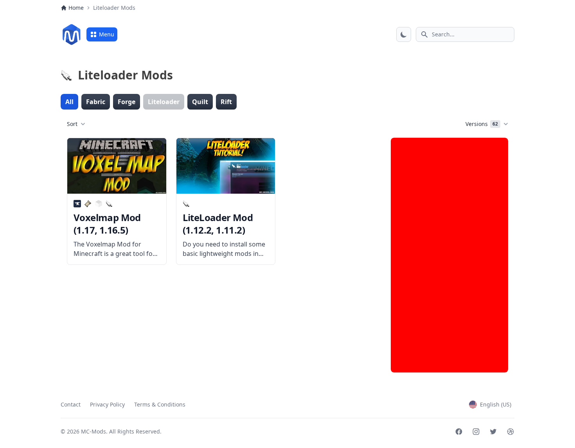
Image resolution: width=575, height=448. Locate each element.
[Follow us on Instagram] (476, 431)
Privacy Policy (107, 404)
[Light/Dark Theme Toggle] (403, 34)
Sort (72, 124)
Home (76, 7)
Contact (71, 404)
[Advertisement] (449, 255)
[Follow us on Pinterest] (510, 431)
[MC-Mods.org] (72, 34)
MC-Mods (93, 431)
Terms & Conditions (159, 404)
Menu (106, 34)
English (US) (495, 404)
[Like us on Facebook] (459, 431)
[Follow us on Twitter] (493, 431)
